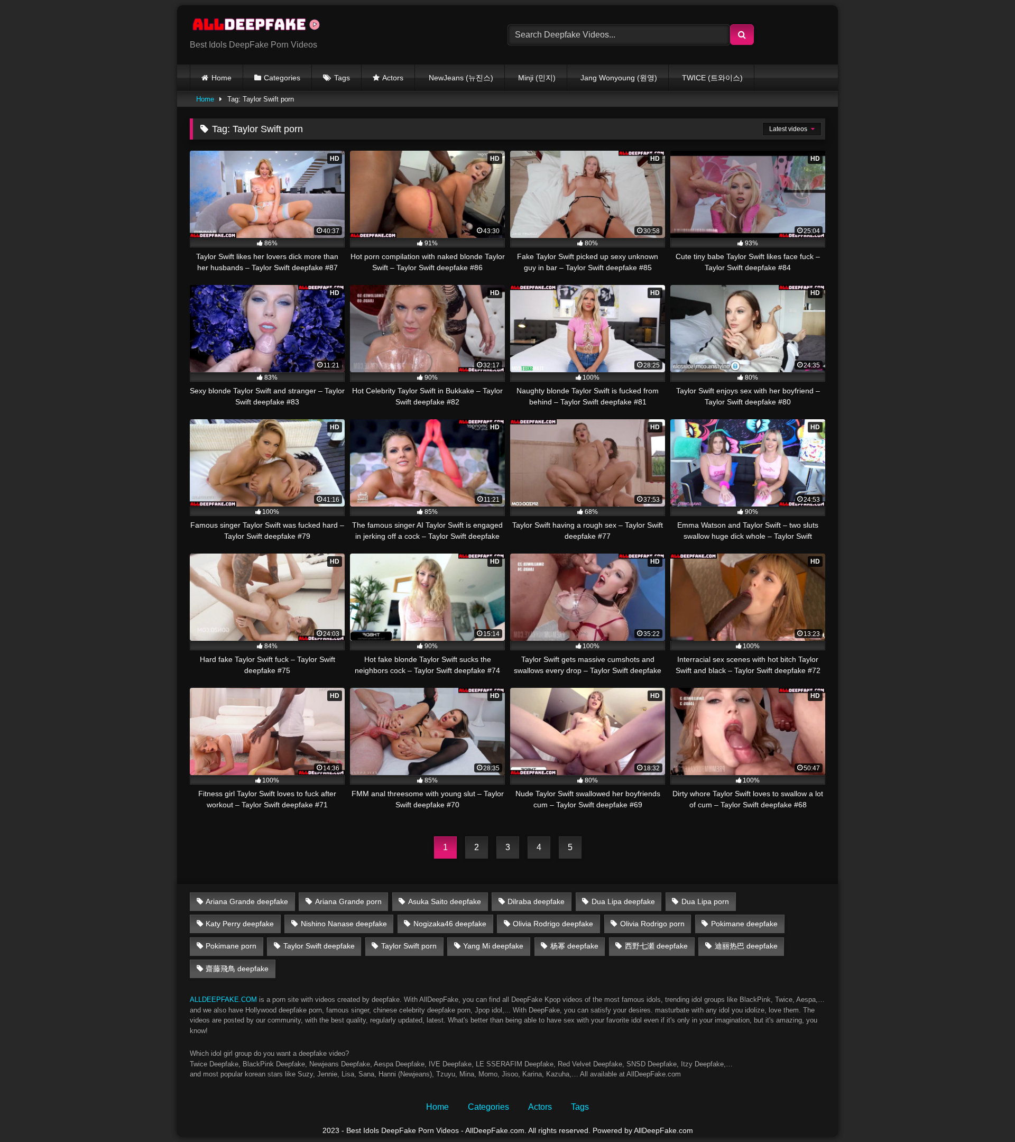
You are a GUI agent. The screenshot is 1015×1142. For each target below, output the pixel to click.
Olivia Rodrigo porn (652, 923)
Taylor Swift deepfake (319, 946)
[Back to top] (982, 1110)
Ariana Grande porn (348, 901)
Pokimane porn (231, 946)
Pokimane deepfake (744, 923)
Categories (282, 77)
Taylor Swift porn (409, 946)
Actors (392, 77)
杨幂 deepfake (574, 946)
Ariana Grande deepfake (247, 901)
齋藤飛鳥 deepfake (237, 968)
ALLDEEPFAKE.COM (223, 999)
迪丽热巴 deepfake (746, 946)
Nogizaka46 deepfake (449, 923)
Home (221, 77)
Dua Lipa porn (705, 901)
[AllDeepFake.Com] (261, 26)
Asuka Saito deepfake (444, 901)
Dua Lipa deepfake (623, 901)
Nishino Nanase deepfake (344, 923)
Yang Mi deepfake (493, 946)
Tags (342, 77)
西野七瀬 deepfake (656, 946)
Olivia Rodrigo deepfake (553, 923)
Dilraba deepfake (536, 901)
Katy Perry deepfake (240, 923)
